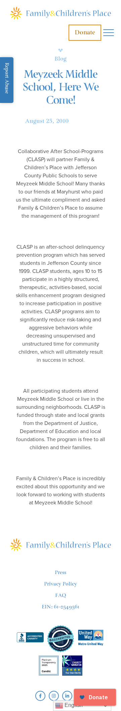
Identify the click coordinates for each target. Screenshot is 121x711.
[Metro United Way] (90, 638)
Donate (85, 32)
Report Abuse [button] (7, 78)
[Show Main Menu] (108, 33)
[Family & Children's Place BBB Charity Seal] (30, 638)
